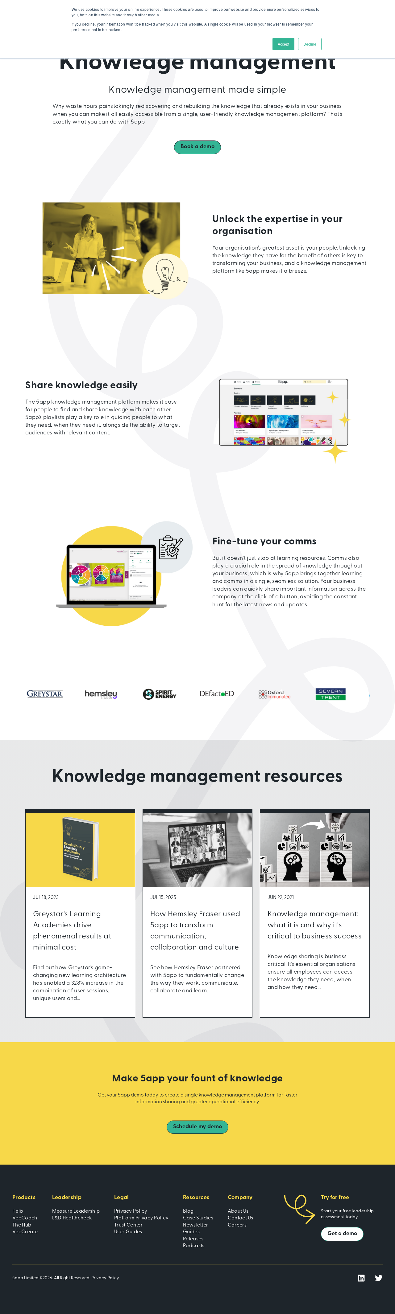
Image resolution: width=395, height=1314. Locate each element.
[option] (37, 694)
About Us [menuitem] (238, 1211)
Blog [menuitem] (188, 1211)
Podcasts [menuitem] (194, 1245)
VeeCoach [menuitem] (24, 1218)
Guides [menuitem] (191, 1232)
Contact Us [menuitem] (240, 1218)
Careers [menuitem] (237, 1225)
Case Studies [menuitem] (198, 1218)
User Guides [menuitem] (128, 1232)
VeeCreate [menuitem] (25, 1232)
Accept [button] (283, 44)
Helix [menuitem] (18, 1211)
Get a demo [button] (342, 1234)
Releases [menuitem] (193, 1239)
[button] (197, 147)
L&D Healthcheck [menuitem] (72, 1218)
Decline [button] (309, 44)
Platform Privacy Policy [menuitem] (141, 1218)
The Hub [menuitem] (21, 1225)
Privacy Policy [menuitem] (130, 1211)
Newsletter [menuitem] (195, 1225)
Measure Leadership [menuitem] (76, 1211)
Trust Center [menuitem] (128, 1225)
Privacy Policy (105, 1278)
